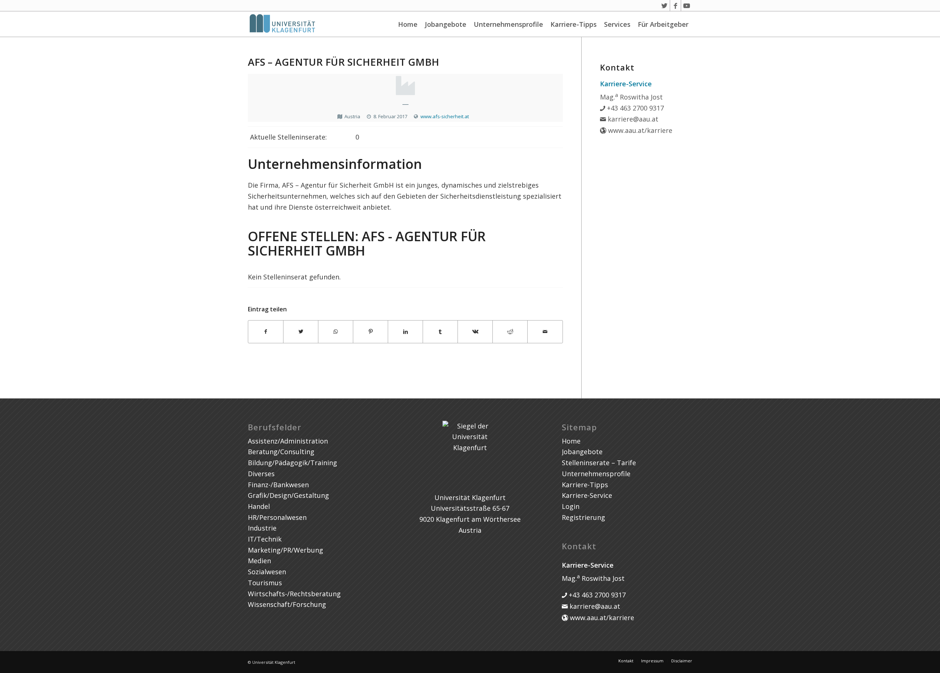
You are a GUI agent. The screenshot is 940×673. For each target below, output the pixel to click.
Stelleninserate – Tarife (599, 462)
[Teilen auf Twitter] (300, 332)
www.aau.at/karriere (639, 130)
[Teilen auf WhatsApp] (335, 332)
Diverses (261, 473)
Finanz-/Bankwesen (278, 484)
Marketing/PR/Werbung (285, 550)
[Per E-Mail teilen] (545, 332)
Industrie (262, 528)
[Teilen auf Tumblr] (440, 332)
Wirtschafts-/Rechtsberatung (294, 593)
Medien (259, 560)
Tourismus (265, 582)
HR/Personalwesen (277, 517)
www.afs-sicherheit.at (444, 116)
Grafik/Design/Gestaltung (288, 495)
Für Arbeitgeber (663, 24)
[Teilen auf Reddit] (510, 332)
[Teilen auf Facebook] (265, 332)
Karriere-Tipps (573, 24)
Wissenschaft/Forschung (287, 604)
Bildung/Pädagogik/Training (292, 462)
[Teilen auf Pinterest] (370, 332)
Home (407, 24)
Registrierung (583, 517)
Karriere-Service (587, 495)
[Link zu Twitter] (664, 5)
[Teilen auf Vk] (475, 332)
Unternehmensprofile (508, 24)
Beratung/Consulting (281, 451)
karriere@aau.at (632, 119)
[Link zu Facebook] (675, 5)
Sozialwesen (267, 571)
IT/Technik (265, 539)
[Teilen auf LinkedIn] (405, 332)
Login (570, 506)
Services (617, 24)
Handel (259, 506)
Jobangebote (445, 24)
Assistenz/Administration (288, 441)
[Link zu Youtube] (686, 5)
